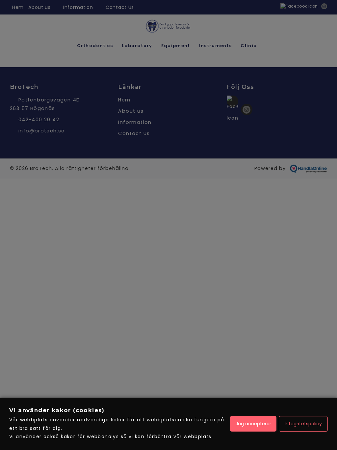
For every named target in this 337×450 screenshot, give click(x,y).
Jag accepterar (253, 423)
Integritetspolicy (303, 423)
